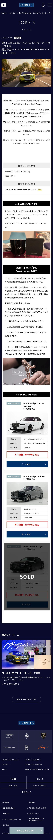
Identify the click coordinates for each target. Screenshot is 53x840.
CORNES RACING (33, 759)
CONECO (6, 764)
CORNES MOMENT (11, 759)
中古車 (13, 779)
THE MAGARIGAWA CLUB (37, 769)
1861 (4, 769)
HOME (3, 13)
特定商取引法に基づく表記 (37, 808)
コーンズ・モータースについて (12, 819)
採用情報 (6, 825)
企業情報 (6, 802)
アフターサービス (40, 785)
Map (40, 189)
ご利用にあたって (34, 814)
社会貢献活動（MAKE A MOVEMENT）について (36, 819)
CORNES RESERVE (33, 764)
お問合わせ (26, 792)
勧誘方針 (6, 814)
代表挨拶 (32, 802)
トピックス (12, 13)
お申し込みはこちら (25, 830)
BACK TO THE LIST (26, 699)
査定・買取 (13, 785)
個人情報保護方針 (9, 808)
